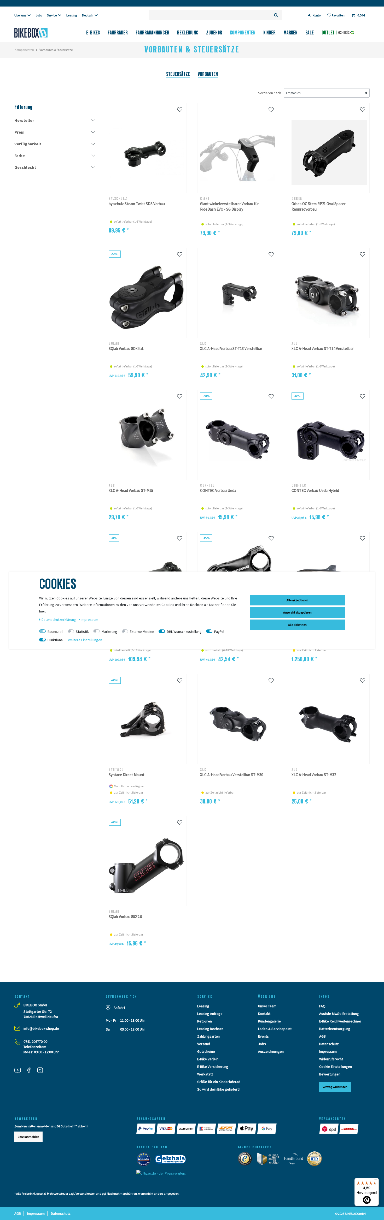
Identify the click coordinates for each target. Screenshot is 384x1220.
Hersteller (24, 120)
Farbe (19, 155)
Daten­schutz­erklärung (59, 619)
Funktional (55, 640)
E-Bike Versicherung (212, 1066)
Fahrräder (118, 32)
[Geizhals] (172, 1160)
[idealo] (145, 1160)
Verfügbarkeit (27, 143)
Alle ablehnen (297, 625)
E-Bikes (93, 32)
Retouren (204, 1021)
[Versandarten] (329, 1128)
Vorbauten (208, 74)
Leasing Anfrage (210, 1013)
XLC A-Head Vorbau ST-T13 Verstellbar (231, 348)
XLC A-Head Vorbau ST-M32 (314, 774)
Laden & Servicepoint (275, 1028)
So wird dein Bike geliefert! (218, 1089)
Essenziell (55, 631)
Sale (309, 32)
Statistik (82, 631)
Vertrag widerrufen (335, 1087)
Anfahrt (119, 1007)
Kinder (269, 32)
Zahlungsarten (208, 1036)
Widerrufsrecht (331, 1059)
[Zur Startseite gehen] (39, 33)
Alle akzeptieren (297, 600)
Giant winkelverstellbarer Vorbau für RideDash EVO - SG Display (229, 206)
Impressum (328, 1051)
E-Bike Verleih (207, 1059)
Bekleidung (187, 32)
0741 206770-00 (35, 1041)
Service (52, 15)
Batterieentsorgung (334, 1028)
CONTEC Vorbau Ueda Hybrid (315, 490)
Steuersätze (178, 74)
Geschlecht (25, 167)
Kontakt (264, 1013)
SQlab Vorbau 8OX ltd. (126, 348)
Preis (19, 132)
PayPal (219, 631)
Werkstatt (205, 1074)
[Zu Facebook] (31, 1070)
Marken (290, 32)
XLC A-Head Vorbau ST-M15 (131, 490)
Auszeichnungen (271, 1051)
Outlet (329, 32)
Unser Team (267, 1006)
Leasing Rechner (210, 1028)
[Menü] (376, 1181)
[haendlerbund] (295, 1160)
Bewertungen (329, 1074)
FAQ (322, 1006)
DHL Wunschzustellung (184, 631)
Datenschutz (329, 1044)
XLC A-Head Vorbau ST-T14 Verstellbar (323, 348)
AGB (322, 1036)
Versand (203, 1044)
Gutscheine (206, 1051)
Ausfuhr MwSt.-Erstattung (339, 1013)
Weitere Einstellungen (85, 640)
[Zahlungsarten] (146, 1128)
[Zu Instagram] (42, 1070)
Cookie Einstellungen (335, 1066)
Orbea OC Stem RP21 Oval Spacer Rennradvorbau (319, 206)
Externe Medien (142, 631)
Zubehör (214, 32)
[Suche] (276, 15)
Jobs (39, 15)
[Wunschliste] (180, 109)
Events (263, 1036)
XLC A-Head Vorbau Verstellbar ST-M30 (231, 774)
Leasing (71, 15)
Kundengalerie (269, 1021)
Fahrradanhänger (152, 32)
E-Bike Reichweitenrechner (340, 1021)
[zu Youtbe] (19, 1070)
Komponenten (242, 32)
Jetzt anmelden (28, 1137)
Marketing (109, 631)
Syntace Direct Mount (126, 774)
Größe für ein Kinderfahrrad (218, 1081)
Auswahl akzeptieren (297, 612)
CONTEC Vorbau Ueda (218, 490)
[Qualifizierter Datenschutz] (316, 1160)
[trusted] (246, 1160)
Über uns (20, 15)
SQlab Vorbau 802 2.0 (125, 916)
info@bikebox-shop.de (41, 1028)
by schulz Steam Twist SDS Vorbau (137, 203)
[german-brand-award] (269, 1160)
